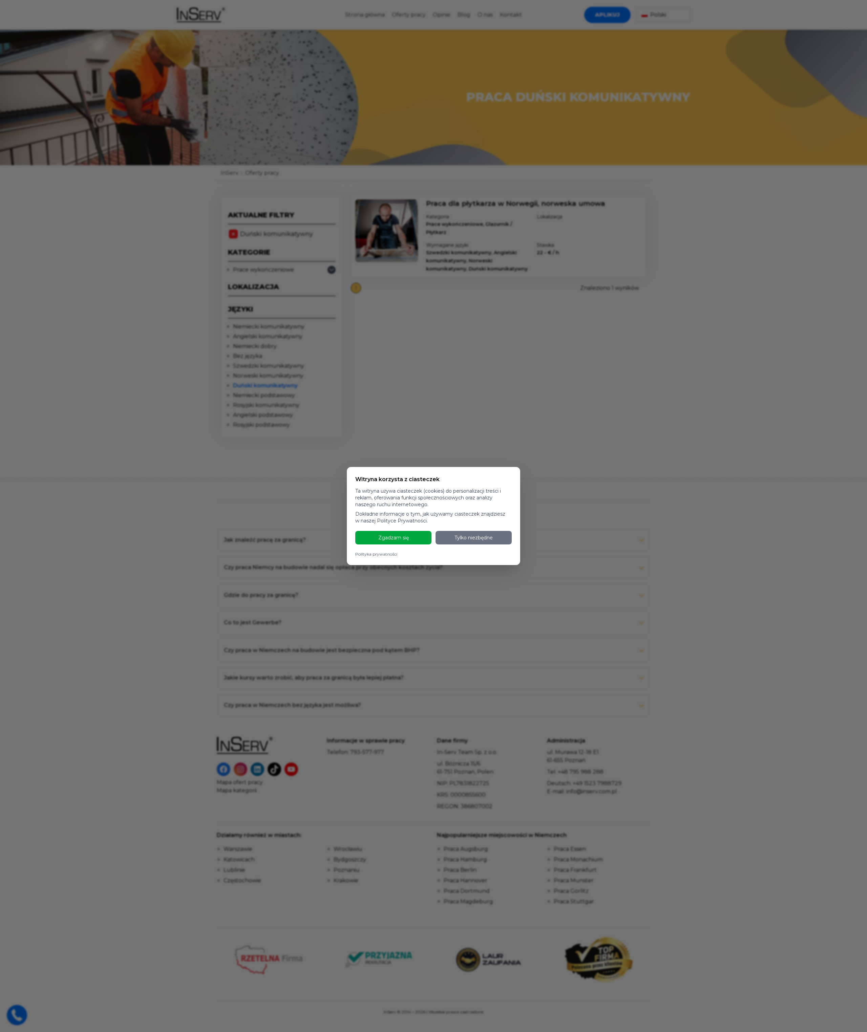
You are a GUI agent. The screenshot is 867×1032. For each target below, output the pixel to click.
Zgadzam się (393, 538)
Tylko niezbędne (473, 538)
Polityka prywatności (376, 554)
